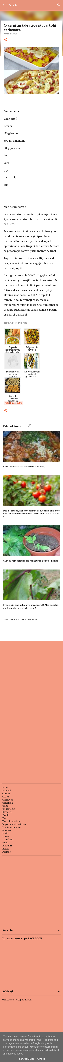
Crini (5, 805)
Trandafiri (7, 839)
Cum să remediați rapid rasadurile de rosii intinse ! (31, 560)
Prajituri (6, 851)
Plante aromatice (11, 827)
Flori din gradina (11, 821)
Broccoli (6, 790)
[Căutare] (59, 5)
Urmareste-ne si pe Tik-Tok (16, 999)
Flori (4, 818)
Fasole (5, 815)
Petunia (13, 5)
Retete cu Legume (13, 403)
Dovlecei (6, 812)
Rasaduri (7, 845)
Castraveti (7, 799)
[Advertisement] (31, 677)
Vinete (5, 836)
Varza (5, 842)
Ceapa (5, 796)
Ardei (5, 787)
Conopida (7, 802)
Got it (41, 1058)
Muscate (6, 830)
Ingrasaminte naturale (14, 824)
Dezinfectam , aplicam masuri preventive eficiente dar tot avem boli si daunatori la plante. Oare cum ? (31, 513)
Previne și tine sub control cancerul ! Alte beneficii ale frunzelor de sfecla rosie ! (31, 606)
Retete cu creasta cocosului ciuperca (23, 466)
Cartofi (6, 793)
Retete (5, 848)
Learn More (26, 1058)
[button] (5, 40)
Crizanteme (8, 809)
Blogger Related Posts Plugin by (14, 619)
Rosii (4, 833)
